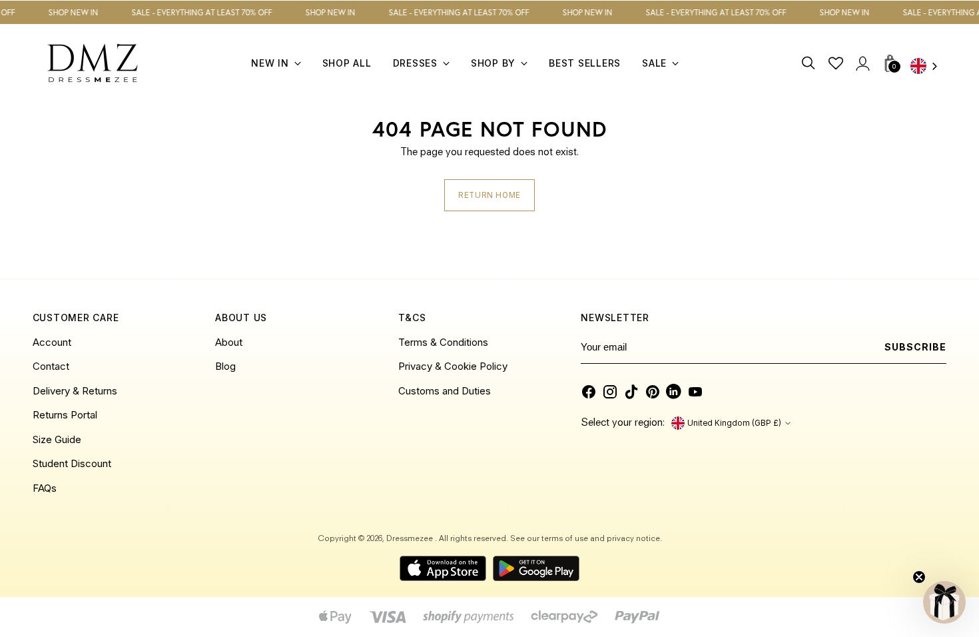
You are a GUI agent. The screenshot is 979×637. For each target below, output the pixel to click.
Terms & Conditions (443, 342)
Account (52, 342)
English (928, 67)
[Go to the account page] (862, 63)
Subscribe (915, 346)
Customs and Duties (444, 390)
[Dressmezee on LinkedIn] (674, 392)
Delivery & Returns (75, 390)
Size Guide (57, 439)
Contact (51, 366)
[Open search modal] (809, 63)
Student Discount (72, 463)
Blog (225, 366)
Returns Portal (65, 414)
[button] (944, 602)
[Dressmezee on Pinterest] (653, 392)
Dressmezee (410, 539)
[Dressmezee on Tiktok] (631, 392)
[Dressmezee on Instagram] (610, 392)
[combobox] (928, 67)
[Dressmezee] (93, 63)
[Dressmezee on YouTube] (695, 392)
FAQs (45, 488)
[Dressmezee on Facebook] (589, 392)
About (228, 342)
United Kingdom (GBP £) (734, 423)
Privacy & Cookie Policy (452, 366)
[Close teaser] (919, 577)
